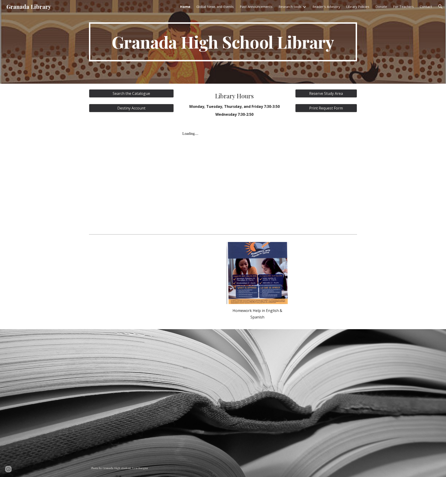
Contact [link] (426, 6)
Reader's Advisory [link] (326, 6)
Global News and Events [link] (215, 6)
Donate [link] (381, 6)
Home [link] (185, 6)
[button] (440, 6)
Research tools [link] (290, 6)
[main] (223, 41)
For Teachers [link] (403, 6)
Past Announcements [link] (256, 6)
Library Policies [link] (357, 6)
